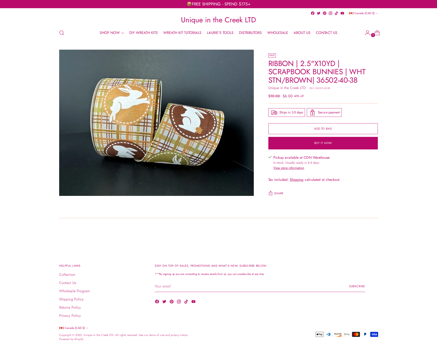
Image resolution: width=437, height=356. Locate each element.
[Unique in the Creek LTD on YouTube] (342, 13)
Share (279, 193)
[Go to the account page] (365, 32)
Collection (67, 274)
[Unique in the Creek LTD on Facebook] (313, 13)
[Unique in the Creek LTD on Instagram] (330, 13)
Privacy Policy (70, 315)
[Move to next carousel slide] (374, 236)
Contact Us (67, 282)
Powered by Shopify (71, 339)
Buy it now (323, 143)
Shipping (297, 179)
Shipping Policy (71, 299)
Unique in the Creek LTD (287, 87)
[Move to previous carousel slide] (363, 236)
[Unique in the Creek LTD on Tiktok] (336, 13)
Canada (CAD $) (364, 13)
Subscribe (357, 286)
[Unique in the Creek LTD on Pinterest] (325, 13)
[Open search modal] (61, 32)
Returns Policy (70, 307)
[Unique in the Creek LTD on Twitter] (319, 13)
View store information (288, 168)
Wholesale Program (74, 291)
